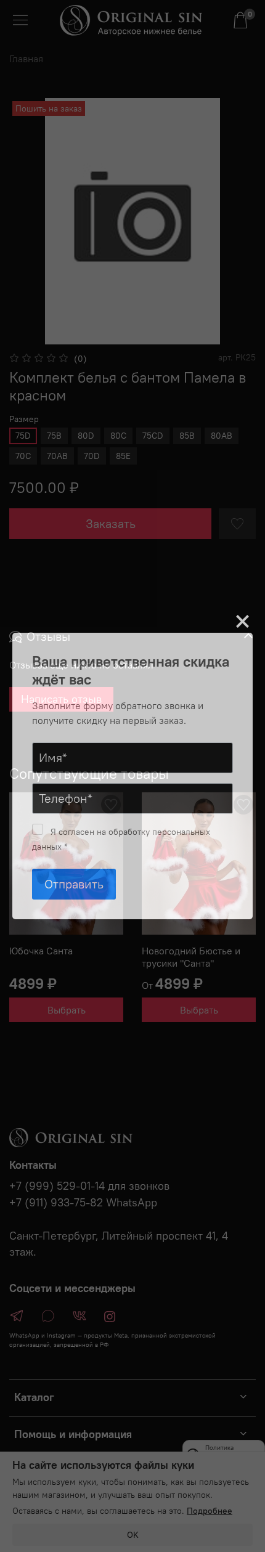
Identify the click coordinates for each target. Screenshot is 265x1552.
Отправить (74, 884)
